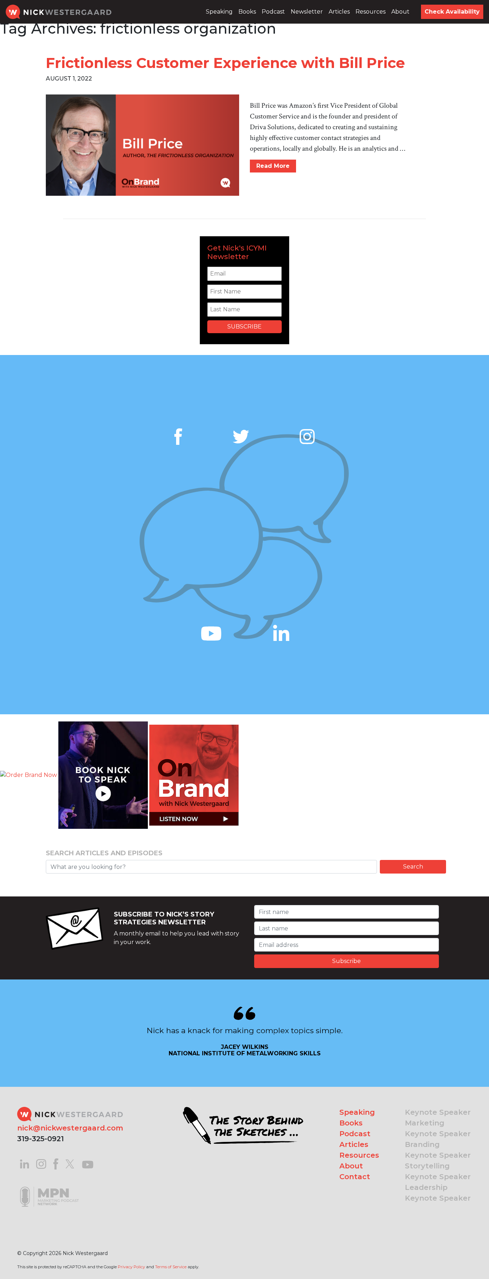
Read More (273, 165)
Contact (354, 1176)
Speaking (219, 11)
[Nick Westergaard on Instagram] (41, 1163)
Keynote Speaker (438, 1112)
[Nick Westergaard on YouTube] (87, 1163)
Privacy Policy (131, 1266)
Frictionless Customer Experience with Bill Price (225, 63)
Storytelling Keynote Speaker (438, 1171)
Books (247, 11)
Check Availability (452, 11)
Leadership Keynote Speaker (438, 1192)
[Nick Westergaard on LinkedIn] (24, 1163)
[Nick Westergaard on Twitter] (70, 1163)
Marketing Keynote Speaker (438, 1128)
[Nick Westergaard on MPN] (49, 1187)
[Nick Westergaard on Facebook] (56, 1163)
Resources (370, 11)
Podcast (273, 11)
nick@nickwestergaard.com (70, 1128)
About (400, 11)
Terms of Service (171, 1266)
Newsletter (307, 11)
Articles (339, 11)
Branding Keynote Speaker (438, 1149)
